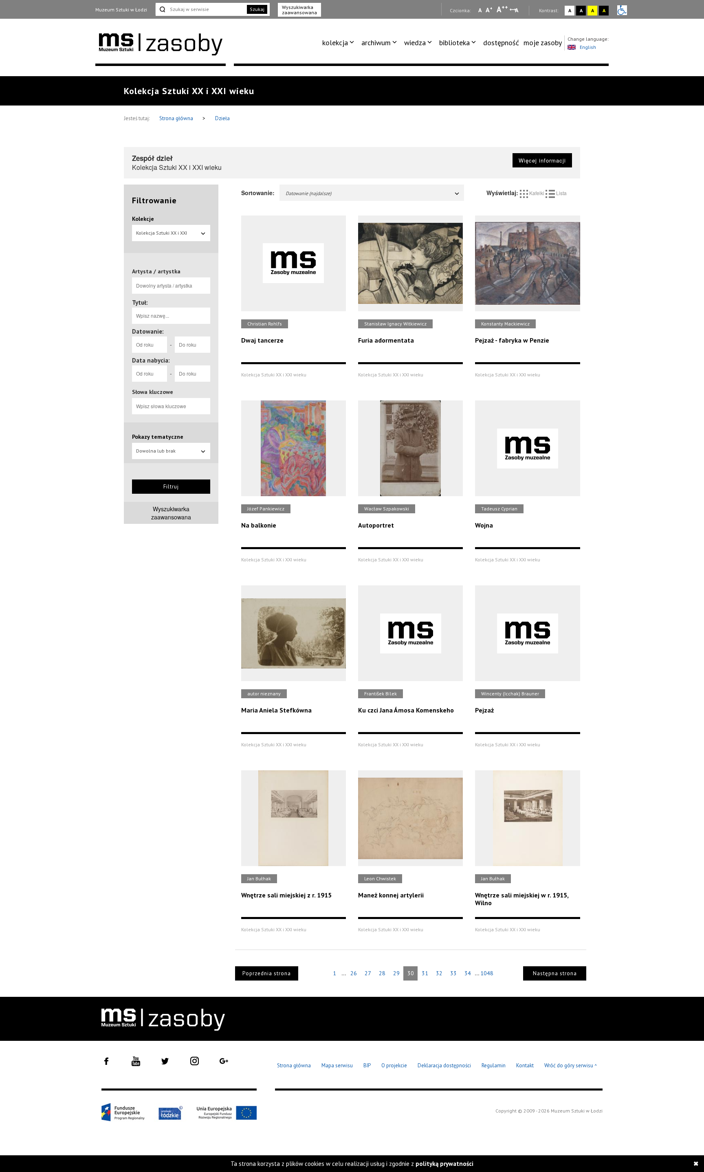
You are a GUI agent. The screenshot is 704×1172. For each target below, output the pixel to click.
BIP (367, 1065)
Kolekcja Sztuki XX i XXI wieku (161, 235)
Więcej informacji (542, 160)
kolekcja (335, 42)
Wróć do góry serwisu (570, 1066)
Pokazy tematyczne (157, 436)
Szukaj (257, 9)
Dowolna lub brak (156, 451)
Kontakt (525, 1065)
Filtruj (171, 486)
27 (368, 973)
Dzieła (222, 118)
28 (382, 973)
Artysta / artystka (156, 271)
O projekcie (394, 1065)
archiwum (376, 42)
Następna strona (555, 973)
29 (396, 973)
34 (467, 973)
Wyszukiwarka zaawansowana (299, 9)
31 (425, 973)
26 (353, 973)
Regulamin (494, 1065)
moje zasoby (543, 42)
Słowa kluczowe (152, 392)
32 (439, 973)
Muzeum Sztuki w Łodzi (121, 10)
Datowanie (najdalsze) (308, 193)
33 (453, 973)
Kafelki (537, 192)
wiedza (415, 42)
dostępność (501, 42)
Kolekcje (143, 218)
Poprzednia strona (266, 973)
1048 (486, 973)
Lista (561, 192)
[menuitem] (339, 43)
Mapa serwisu (337, 1065)
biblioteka (454, 42)
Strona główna (176, 118)
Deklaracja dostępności (444, 1065)
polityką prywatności (444, 1164)
